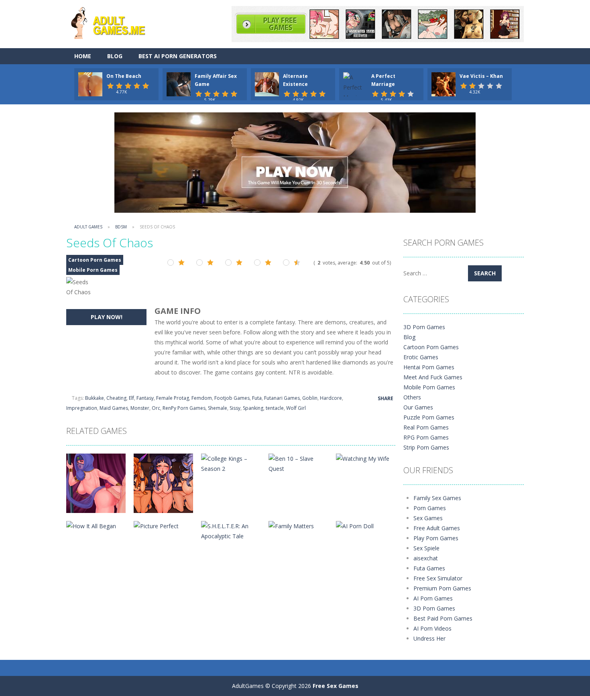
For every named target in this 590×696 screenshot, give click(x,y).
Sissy (235, 408)
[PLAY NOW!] (90, 84)
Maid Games (114, 408)
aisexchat (425, 558)
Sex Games (428, 518)
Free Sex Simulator (437, 578)
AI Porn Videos (432, 628)
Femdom (201, 398)
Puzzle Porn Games (428, 417)
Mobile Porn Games (93, 270)
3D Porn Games (424, 327)
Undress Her (429, 638)
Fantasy (145, 398)
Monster (139, 408)
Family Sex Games (437, 498)
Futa (257, 398)
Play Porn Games (435, 538)
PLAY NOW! (106, 317)
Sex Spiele (426, 548)
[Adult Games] (115, 22)
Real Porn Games (426, 427)
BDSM (121, 227)
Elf (131, 398)
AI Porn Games (433, 598)
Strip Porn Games (426, 447)
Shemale (217, 408)
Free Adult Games (436, 528)
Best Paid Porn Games (442, 618)
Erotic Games (420, 357)
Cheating (116, 398)
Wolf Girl (296, 408)
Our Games (418, 407)
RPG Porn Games (426, 437)
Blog (114, 56)
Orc (156, 408)
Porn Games (429, 508)
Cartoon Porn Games (94, 259)
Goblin (309, 398)
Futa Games (429, 568)
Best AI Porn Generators (177, 56)
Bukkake (94, 398)
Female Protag (172, 398)
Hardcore (331, 398)
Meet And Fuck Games (432, 377)
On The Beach (123, 76)
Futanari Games (282, 398)
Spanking (253, 408)
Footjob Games (232, 398)
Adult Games (88, 227)
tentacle (275, 408)
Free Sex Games (335, 686)
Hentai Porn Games (428, 367)
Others (412, 397)
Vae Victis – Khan (481, 76)
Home (82, 56)
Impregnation (81, 408)
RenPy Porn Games (184, 408)
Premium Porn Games (442, 588)
